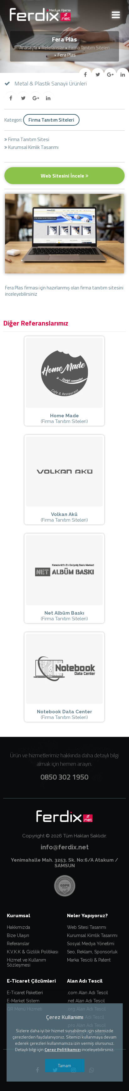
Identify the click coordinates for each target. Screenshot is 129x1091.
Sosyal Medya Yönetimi (90, 943)
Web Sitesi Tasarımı (86, 927)
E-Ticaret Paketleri (25, 992)
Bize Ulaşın (18, 935)
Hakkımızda (18, 927)
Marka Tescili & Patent (89, 959)
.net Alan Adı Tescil (86, 1000)
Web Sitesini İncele (63, 175)
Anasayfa (28, 47)
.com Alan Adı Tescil (87, 992)
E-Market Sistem (23, 1000)
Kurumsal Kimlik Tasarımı (92, 935)
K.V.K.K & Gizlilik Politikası (32, 951)
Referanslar (53, 47)
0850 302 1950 (64, 776)
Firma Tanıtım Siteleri (89, 47)
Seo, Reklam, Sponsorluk (92, 951)
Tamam (64, 1065)
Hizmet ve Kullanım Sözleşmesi (26, 962)
